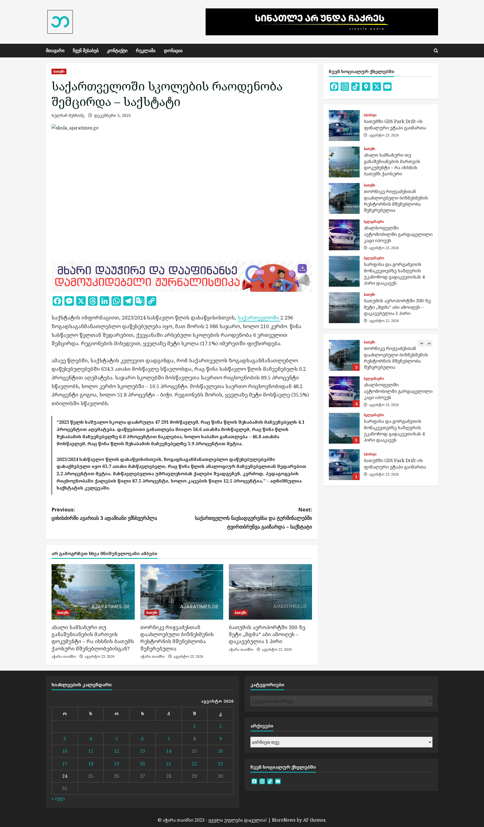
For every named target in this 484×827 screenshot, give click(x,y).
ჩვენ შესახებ (86, 50)
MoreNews (283, 820)
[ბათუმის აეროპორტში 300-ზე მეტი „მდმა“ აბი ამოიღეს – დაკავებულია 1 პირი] (270, 592)
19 (116, 764)
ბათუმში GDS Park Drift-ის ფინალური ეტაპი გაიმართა (344, 125)
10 (64, 751)
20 (142, 764)
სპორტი (370, 115)
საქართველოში (259, 317)
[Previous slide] (421, 343)
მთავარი (55, 50)
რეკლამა (145, 50)
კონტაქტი (117, 50)
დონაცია (173, 50)
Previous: (104, 514)
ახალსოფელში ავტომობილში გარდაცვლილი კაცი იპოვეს (344, 234)
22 (194, 764)
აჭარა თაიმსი (64, 656)
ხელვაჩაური (374, 221)
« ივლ (58, 798)
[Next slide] (428, 343)
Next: (253, 518)
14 (168, 751)
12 (116, 751)
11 (90, 751)
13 (142, 751)
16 (220, 751)
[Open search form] (436, 50)
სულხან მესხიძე (68, 115)
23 (220, 764)
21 (168, 764)
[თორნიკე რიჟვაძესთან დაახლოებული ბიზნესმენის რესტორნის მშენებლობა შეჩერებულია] (182, 592)
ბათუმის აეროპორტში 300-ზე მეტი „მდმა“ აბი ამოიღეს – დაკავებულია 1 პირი (267, 634)
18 (90, 764)
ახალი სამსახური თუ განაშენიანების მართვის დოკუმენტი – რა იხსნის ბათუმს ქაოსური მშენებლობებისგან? (93, 638)
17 (64, 764)
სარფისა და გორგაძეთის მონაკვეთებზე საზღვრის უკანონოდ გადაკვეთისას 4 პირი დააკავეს (344, 271)
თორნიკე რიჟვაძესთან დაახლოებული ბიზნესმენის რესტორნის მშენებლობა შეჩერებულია (177, 638)
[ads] (182, 275)
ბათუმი (59, 71)
